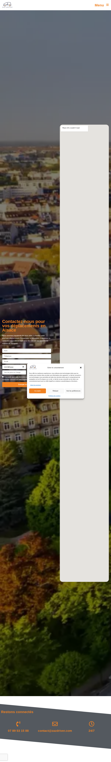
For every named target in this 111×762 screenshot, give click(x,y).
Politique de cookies (54, 395)
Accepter (37, 391)
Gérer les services (35, 385)
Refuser (55, 391)
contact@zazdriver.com (55, 730)
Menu (99, 5)
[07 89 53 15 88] (18, 724)
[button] (81, 368)
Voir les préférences (73, 391)
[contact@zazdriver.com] (55, 724)
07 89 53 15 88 (18, 730)
